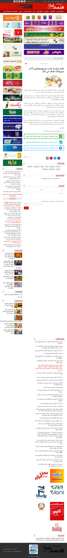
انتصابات (19, 169)
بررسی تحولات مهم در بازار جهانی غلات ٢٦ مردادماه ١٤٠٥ (48, 421)
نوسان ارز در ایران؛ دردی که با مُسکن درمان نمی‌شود (49, 406)
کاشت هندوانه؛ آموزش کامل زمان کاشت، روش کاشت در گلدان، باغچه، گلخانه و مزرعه (12, 209)
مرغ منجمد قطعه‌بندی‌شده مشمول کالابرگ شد (51, 418)
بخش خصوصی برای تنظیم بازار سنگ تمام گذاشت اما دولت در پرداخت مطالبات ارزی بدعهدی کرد (12, 264)
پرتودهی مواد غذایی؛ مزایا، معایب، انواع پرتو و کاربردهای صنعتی (11, 238)
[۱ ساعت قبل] (18, 255)
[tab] (12, 195)
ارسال (26, 208)
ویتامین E (45, 169)
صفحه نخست (59, 11)
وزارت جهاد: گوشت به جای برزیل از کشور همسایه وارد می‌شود (12, 214)
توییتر (19, 1)
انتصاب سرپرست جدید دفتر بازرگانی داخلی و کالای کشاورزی (11, 178)
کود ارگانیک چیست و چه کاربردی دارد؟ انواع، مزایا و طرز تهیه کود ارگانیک (12, 226)
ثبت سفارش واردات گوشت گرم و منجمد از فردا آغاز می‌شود (49, 391)
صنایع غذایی (39, 11)
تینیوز (42, 166)
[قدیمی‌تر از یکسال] (18, 325)
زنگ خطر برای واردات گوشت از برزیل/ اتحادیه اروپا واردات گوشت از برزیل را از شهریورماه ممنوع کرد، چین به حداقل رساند (11, 232)
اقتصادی (52, 11)
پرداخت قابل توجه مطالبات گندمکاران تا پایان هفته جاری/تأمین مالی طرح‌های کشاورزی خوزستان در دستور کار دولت (50, 539)
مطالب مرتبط (59, 176)
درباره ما (61, 1)
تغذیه (47, 166)
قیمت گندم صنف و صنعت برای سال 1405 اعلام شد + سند (12, 222)
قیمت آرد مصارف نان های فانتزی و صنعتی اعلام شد (12, 242)
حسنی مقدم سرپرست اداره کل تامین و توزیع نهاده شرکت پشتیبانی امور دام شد (11, 173)
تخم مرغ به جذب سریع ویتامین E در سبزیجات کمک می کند (46, 70)
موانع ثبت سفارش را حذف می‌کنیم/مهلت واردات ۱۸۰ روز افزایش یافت (48, 452)
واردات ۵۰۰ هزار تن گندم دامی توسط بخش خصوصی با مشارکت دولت (49, 429)
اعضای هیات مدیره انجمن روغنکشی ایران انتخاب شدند (13, 218)
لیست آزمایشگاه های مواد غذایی (13, 294)
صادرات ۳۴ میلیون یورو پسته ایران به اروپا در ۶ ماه (49, 377)
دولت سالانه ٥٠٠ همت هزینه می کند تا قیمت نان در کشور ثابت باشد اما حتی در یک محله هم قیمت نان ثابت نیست (48, 442)
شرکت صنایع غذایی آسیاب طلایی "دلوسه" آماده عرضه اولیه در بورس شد (49, 460)
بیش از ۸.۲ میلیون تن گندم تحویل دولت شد (51, 404)
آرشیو (49, 1)
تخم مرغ (52, 166)
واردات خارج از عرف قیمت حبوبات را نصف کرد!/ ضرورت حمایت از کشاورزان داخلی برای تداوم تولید (48, 414)
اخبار (55, 58)
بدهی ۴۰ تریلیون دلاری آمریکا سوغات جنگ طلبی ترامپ (9, 272)
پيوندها (52, 1)
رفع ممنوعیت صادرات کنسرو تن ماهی (53, 387)
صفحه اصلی (60, 58)
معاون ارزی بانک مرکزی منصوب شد (11, 192)
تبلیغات (45, 1)
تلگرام (17, 1)
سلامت (58, 169)
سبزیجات (30, 166)
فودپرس (54, 6)
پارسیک (58, 166)
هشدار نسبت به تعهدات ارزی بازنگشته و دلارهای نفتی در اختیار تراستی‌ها (48, 456)
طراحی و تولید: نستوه (32, 556)
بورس (20, 11)
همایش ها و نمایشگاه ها (10, 11)
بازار (34, 11)
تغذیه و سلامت (27, 11)
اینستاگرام (14, 1)
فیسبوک (22, 1)
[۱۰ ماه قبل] (18, 317)
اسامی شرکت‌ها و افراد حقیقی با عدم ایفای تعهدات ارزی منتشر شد (9, 255)
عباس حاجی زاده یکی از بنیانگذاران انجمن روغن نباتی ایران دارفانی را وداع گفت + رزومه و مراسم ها (12, 204)
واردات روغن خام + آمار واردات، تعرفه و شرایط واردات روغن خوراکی (49, 361)
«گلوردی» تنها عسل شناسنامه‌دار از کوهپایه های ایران (9, 325)
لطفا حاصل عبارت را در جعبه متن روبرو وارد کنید (53, 201)
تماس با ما (57, 1)
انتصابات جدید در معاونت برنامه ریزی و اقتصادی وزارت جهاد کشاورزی (12, 187)
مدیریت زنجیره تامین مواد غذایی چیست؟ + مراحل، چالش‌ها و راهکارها (49, 395)
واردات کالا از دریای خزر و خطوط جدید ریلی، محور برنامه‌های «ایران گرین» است (50, 424)
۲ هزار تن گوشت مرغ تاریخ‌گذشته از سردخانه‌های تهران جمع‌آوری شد (8, 285)
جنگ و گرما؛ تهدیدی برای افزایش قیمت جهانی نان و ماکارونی (49, 400)
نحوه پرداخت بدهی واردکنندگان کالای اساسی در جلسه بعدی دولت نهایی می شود (49, 447)
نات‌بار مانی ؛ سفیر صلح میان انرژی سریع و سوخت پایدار (8, 311)
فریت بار (20, 297)
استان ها (60, 536)
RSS (25, 1)
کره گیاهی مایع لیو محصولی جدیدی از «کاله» (9, 305)
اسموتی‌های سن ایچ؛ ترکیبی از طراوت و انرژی (8, 331)
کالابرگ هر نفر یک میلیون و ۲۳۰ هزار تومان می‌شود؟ (49, 380)
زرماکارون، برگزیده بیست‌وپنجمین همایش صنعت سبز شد (49, 374)
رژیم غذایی (36, 166)
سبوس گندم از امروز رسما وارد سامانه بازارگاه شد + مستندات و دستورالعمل (50, 465)
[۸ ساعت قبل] (18, 272)
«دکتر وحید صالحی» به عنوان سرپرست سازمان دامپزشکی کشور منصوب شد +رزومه (12, 182)
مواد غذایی (51, 169)
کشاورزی (46, 11)
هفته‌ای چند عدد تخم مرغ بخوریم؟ (50, 178)
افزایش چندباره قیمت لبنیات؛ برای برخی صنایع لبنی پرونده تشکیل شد (49, 384)
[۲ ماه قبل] (18, 305)
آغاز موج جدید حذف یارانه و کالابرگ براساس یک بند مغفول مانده (11, 245)
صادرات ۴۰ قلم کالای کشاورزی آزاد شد (8, 277)
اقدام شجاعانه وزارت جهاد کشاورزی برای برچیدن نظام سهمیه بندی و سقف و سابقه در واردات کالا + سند (49, 410)
